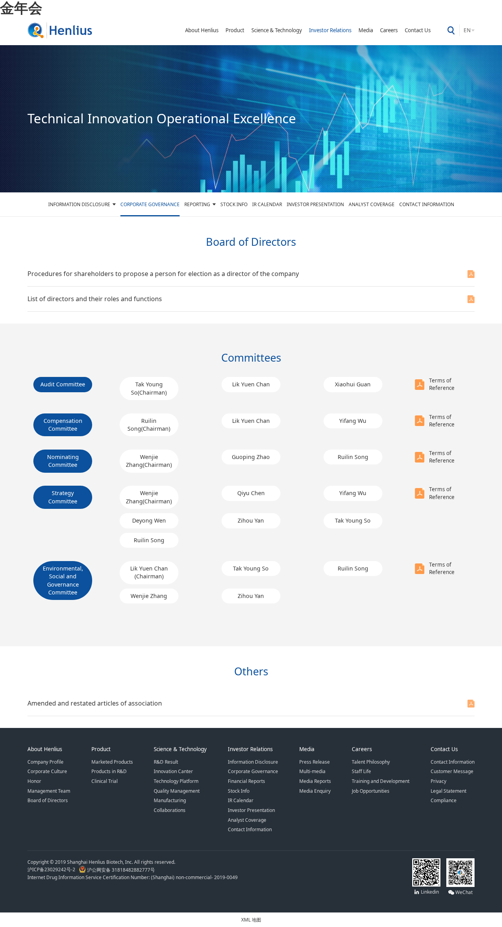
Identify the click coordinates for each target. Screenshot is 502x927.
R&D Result (166, 761)
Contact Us (418, 30)
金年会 (21, 7)
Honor (34, 781)
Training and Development (380, 781)
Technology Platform (176, 781)
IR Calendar (267, 204)
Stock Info (233, 204)
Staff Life (361, 771)
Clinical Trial (104, 781)
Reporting (197, 204)
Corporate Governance (150, 204)
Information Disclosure (79, 204)
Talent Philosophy (371, 761)
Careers (389, 30)
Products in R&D (109, 771)
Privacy (438, 781)
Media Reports (315, 781)
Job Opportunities (370, 790)
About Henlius (201, 30)
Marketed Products (112, 761)
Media (365, 30)
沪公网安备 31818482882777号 (120, 869)
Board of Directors (47, 800)
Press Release (314, 761)
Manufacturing (170, 800)
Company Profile (45, 761)
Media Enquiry (315, 790)
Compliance (444, 800)
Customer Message (452, 771)
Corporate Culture (47, 771)
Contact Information (426, 204)
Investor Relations (330, 30)
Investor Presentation (315, 204)
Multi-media (312, 771)
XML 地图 (251, 919)
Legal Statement (448, 790)
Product (235, 30)
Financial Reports (246, 781)
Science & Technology (276, 30)
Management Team (48, 790)
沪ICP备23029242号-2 (52, 869)
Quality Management (177, 790)
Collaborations (170, 810)
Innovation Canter (173, 771)
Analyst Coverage (372, 204)
